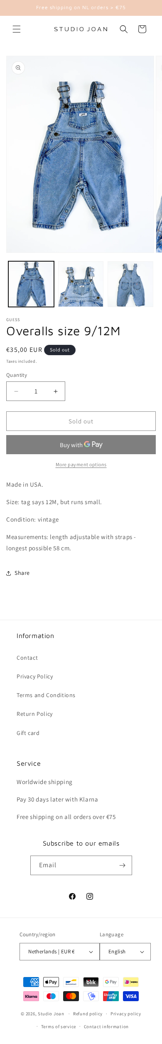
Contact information (106, 1026)
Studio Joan (51, 1014)
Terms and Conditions (46, 695)
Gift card (28, 733)
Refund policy (88, 1014)
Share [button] (22, 572)
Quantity (16, 375)
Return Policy (35, 713)
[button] (16, 29)
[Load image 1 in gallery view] (31, 284)
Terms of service (58, 1026)
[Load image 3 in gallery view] (130, 284)
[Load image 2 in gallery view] (81, 284)
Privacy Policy (35, 676)
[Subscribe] (122, 865)
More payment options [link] (81, 464)
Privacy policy (125, 1014)
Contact (27, 657)
